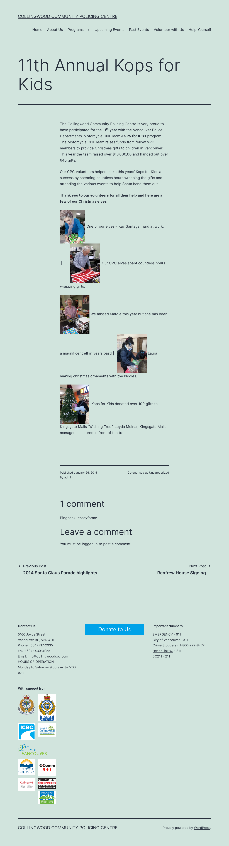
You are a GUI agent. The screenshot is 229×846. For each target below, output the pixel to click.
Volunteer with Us (169, 29)
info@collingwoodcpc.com (48, 656)
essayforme (87, 518)
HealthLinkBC (163, 651)
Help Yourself (200, 29)
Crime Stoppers (164, 645)
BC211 (157, 656)
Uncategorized (159, 472)
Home (37, 29)
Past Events (139, 29)
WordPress (202, 828)
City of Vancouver (166, 640)
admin (68, 477)
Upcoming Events (109, 29)
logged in (90, 544)
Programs (76, 29)
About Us (55, 29)
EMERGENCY (163, 634)
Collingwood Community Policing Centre (67, 16)
